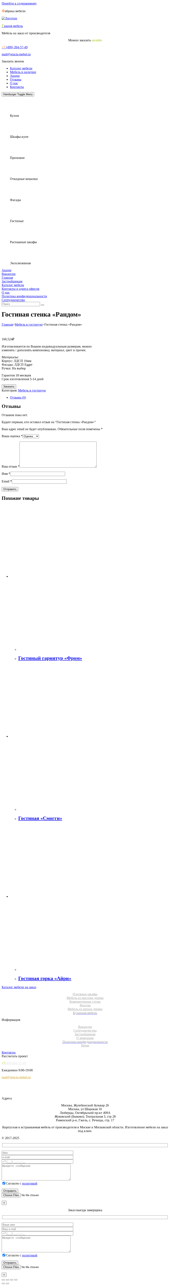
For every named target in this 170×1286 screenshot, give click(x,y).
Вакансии (9, 274)
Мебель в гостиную (28, 324)
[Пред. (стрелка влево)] (3, 1283)
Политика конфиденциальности (24, 296)
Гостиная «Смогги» (40, 818)
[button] (13, 61)
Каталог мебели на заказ (19, 987)
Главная (7, 277)
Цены (85, 1045)
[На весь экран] (7, 1279)
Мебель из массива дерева (85, 998)
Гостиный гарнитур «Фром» (50, 658)
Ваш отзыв (10, 466)
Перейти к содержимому (19, 3)
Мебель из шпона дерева (85, 1009)
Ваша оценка (12, 436)
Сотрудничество (13, 300)
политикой (29, 1183)
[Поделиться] (11, 1279)
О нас (14, 83)
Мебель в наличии (23, 72)
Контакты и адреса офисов (20, 289)
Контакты (17, 87)
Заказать (9, 386)
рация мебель (12, 26)
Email (7, 481)
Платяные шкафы (85, 994)
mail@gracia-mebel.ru (16, 54)
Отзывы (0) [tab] (18, 397)
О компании (85, 1038)
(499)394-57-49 (14, 1063)
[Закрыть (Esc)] (15, 1279)
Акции (15, 75)
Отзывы (15, 79)
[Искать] (42, 305)
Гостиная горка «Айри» (44, 978)
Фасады (85, 1005)
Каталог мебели (21, 68)
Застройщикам (12, 281)
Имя (6, 473)
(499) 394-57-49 (15, 47)
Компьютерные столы (85, 1001)
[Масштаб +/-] (3, 1279)
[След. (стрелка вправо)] (7, 1283)
